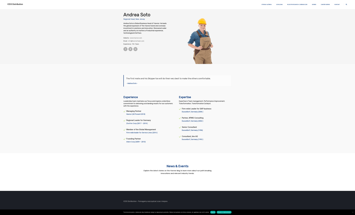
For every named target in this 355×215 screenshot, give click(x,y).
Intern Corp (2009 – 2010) (136, 142)
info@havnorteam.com (136, 41)
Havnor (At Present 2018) (135, 114)
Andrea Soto (132, 83)
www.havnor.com (136, 38)
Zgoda (213, 212)
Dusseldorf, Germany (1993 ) (192, 139)
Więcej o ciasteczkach (224, 212)
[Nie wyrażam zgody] (353, 212)
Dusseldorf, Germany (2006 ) (192, 112)
